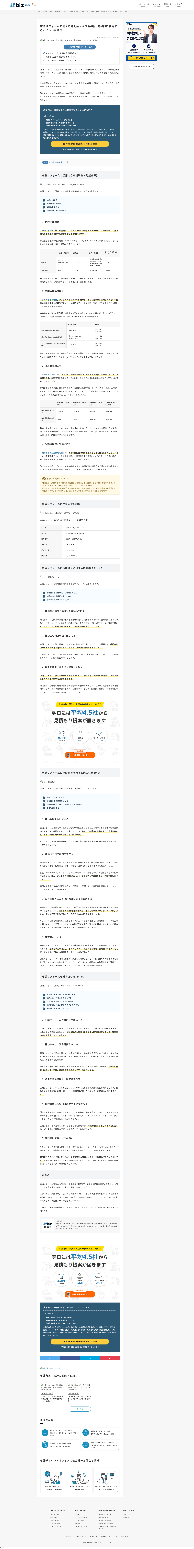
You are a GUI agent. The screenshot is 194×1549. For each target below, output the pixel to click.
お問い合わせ (124, 1536)
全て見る (80, 1409)
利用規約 (103, 1536)
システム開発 (79, 1520)
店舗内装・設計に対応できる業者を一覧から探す (81, 149)
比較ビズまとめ (55, 1526)
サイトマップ (113, 1536)
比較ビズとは (55, 1515)
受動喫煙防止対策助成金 (52, 452)
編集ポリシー (94, 1536)
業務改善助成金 (48, 374)
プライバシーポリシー (81, 1536)
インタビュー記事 (105, 1520)
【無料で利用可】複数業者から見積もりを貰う (80, 144)
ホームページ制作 (81, 1517)
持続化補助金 (47, 230)
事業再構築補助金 (49, 299)
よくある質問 (55, 1523)
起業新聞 (126, 1517)
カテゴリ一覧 (55, 1520)
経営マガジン (127, 1515)
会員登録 (53, 1517)
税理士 (77, 1515)
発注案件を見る (104, 1517)
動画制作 (78, 1523)
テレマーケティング (82, 1526)
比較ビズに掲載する (106, 1515)
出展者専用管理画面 (106, 1523)
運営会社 (68, 1536)
